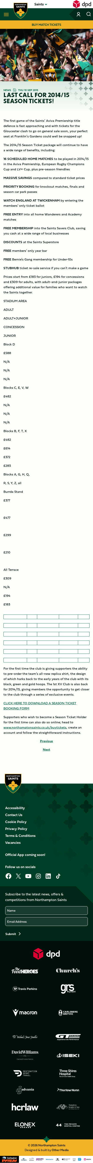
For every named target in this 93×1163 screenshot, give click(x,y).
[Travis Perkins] (25, 988)
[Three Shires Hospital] (68, 1073)
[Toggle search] (88, 14)
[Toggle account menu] (79, 14)
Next (46, 749)
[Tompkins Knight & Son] (68, 1107)
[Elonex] (25, 1125)
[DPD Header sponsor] (82, 4)
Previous (46, 741)
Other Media (60, 1150)
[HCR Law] (25, 1107)
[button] (39, 4)
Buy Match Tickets (46, 24)
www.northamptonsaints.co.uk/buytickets (34, 727)
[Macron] (25, 1012)
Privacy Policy (16, 828)
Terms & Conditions (20, 835)
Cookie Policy (16, 821)
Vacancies (13, 842)
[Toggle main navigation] (5, 14)
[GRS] (68, 988)
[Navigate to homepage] (20, 11)
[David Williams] (25, 1055)
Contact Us (13, 815)
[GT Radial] (68, 1037)
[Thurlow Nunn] (68, 1090)
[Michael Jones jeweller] (25, 1037)
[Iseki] (68, 1055)
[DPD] (46, 954)
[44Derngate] (68, 1125)
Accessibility (15, 808)
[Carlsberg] (68, 1012)
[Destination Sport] (25, 1073)
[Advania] (25, 1090)
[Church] (68, 970)
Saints (39, 4)
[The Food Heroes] (25, 970)
